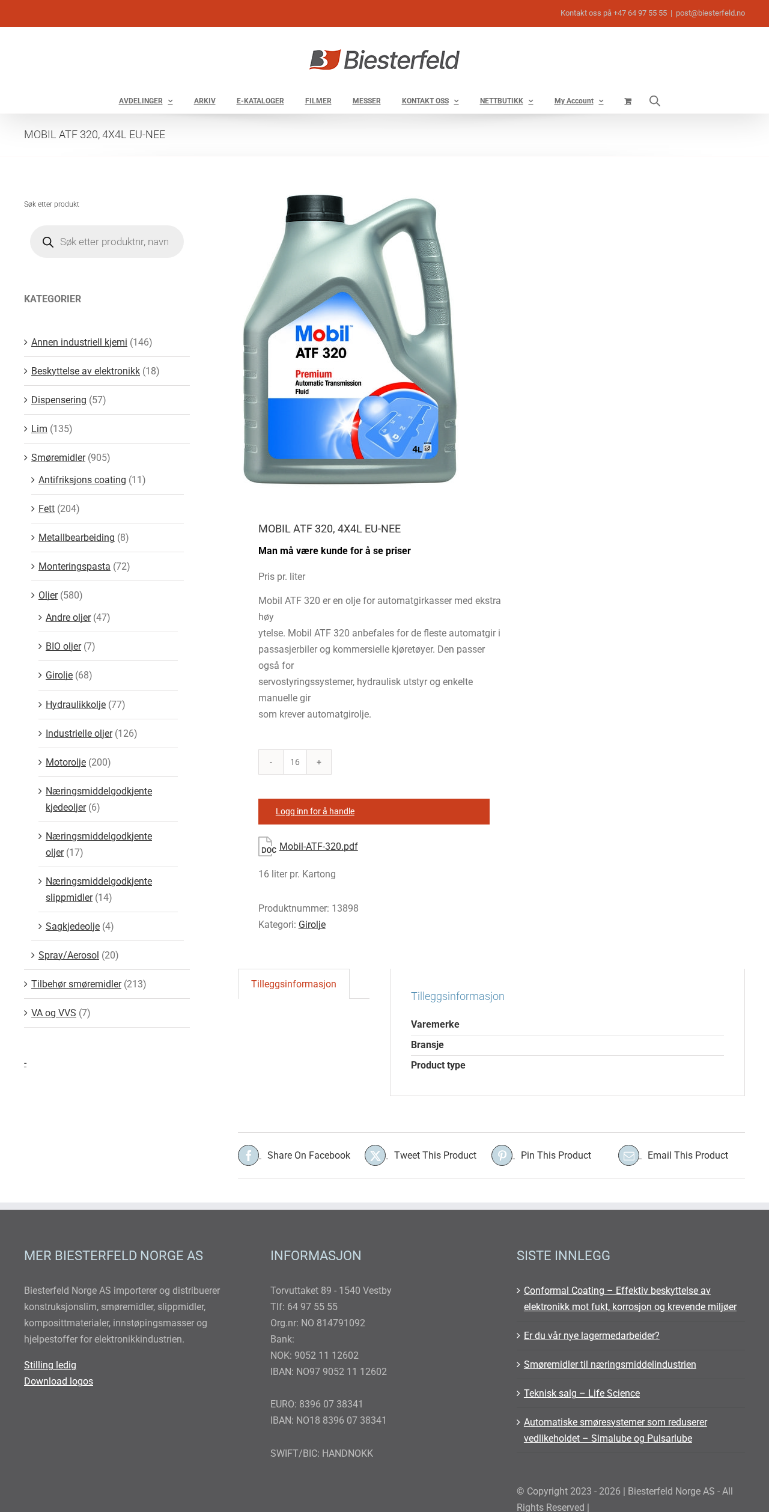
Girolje (312, 924)
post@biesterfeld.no (710, 12)
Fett (46, 508)
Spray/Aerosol (68, 955)
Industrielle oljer (79, 733)
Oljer (48, 595)
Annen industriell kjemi (79, 342)
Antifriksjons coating (82, 480)
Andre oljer (68, 617)
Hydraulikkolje (76, 704)
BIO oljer (63, 646)
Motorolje (66, 762)
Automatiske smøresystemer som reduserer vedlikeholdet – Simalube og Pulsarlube (615, 1430)
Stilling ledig (50, 1365)
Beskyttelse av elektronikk (85, 371)
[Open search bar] (655, 101)
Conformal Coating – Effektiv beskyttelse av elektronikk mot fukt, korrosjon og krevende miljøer (630, 1298)
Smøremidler (58, 457)
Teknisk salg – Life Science (582, 1393)
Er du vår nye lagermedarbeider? (592, 1335)
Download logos (58, 1381)
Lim (39, 428)
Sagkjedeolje (73, 926)
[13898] (359, 340)
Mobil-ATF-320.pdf (318, 846)
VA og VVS (53, 1013)
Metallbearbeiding (76, 537)
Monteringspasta (74, 566)
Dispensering (59, 400)
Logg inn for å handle (315, 811)
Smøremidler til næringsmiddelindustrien (610, 1364)
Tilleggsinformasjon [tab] (293, 984)
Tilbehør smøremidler (76, 984)
